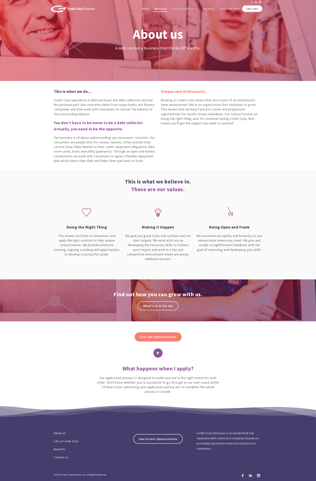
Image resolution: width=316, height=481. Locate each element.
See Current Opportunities (158, 439)
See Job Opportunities (158, 337)
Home (145, 8)
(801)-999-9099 (229, 8)
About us (160, 8)
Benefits (208, 8)
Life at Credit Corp (184, 8)
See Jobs (252, 8)
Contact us (61, 457)
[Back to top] (308, 473)
